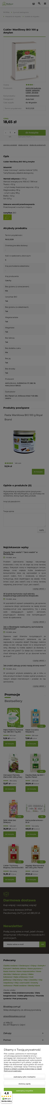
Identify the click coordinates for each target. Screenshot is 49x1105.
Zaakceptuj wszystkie (24, 1091)
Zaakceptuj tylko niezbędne (24, 1077)
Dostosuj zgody (25, 1084)
